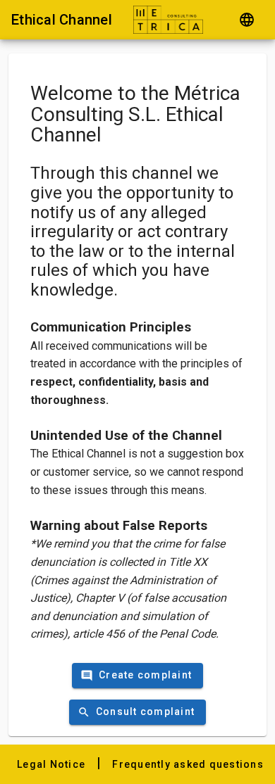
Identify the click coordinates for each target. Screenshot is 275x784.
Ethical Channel (61, 19)
